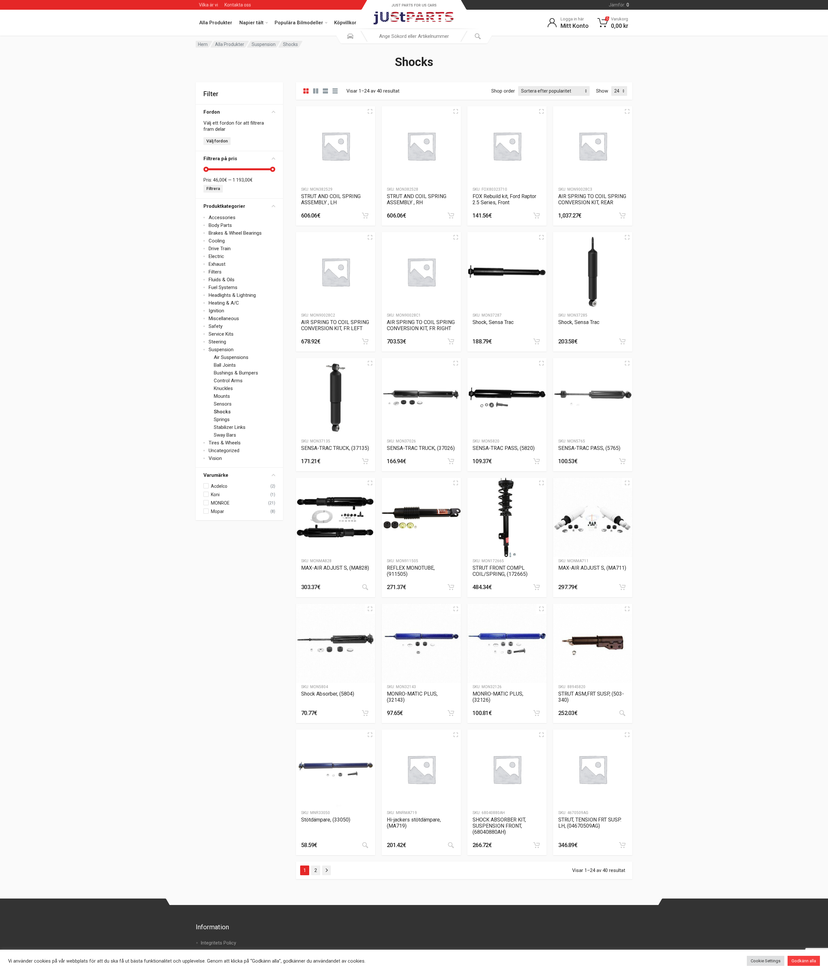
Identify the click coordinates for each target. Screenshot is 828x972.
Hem (203, 44)
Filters (215, 272)
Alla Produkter (215, 23)
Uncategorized (224, 450)
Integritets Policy (218, 943)
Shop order (503, 91)
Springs (222, 419)
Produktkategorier (224, 206)
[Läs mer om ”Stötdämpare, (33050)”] (365, 845)
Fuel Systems (223, 287)
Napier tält (251, 23)
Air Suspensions (231, 357)
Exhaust (217, 264)
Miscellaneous (224, 318)
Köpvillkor (345, 23)
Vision (215, 458)
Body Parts (220, 225)
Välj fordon (217, 141)
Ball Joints (225, 365)
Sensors (223, 404)
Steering (217, 342)
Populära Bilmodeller (299, 23)
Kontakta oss (237, 4)
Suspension (264, 44)
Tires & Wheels (225, 443)
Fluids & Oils (221, 280)
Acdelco (219, 486)
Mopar (217, 511)
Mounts (222, 396)
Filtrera (213, 188)
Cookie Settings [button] (765, 960)
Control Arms (228, 381)
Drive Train (220, 248)
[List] (325, 91)
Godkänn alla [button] (803, 960)
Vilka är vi (208, 4)
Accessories (222, 217)
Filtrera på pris (220, 159)
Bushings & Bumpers (236, 373)
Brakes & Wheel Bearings (235, 233)
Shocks (222, 412)
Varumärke (215, 475)
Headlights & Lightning (232, 295)
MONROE (220, 503)
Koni (215, 494)
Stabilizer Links (229, 427)
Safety (216, 326)
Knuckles (223, 388)
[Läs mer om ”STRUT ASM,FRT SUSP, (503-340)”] (622, 713)
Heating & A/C (224, 303)
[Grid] (306, 91)
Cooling (217, 241)
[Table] (335, 91)
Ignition (216, 311)
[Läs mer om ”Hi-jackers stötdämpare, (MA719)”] (451, 845)
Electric (216, 256)
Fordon (211, 112)
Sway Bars (225, 435)
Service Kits (221, 334)
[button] (365, 215)
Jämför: (619, 4)
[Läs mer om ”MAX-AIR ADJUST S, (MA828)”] (365, 587)
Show (602, 91)
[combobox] (414, 36)
